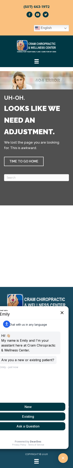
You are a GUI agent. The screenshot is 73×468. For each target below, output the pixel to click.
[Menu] (36, 461)
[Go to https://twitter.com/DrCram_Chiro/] (46, 15)
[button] (24, 161)
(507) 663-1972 (37, 7)
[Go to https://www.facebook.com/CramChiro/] (29, 15)
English (46, 28)
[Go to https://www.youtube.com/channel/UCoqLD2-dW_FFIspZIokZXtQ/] (37, 15)
